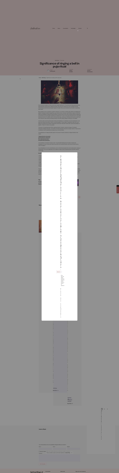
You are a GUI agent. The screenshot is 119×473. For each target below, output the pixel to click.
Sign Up (58, 271)
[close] (78, 30)
